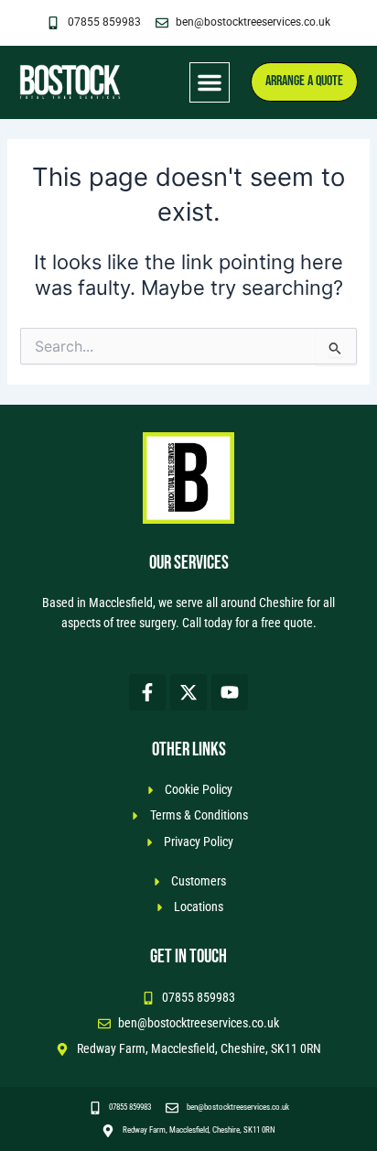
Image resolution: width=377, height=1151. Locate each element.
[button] (209, 82)
